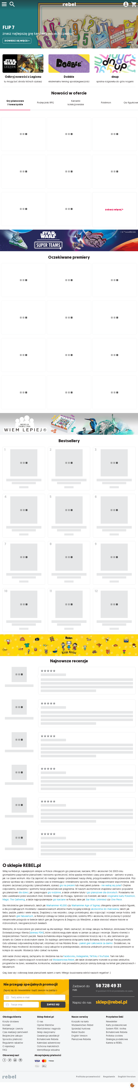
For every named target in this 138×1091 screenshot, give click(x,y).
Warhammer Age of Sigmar (86, 905)
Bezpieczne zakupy (13, 1035)
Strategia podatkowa (117, 1039)
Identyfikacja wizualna (48, 1049)
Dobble (69, 77)
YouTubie (104, 956)
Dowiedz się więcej (16, 40)
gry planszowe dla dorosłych (102, 892)
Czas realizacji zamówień (15, 1032)
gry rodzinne (54, 892)
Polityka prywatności (88, 1076)
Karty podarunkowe (116, 1025)
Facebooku (69, 956)
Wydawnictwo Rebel (82, 1025)
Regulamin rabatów (13, 1042)
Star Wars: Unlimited (96, 899)
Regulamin (109, 1076)
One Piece (116, 899)
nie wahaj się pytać (111, 885)
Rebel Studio (78, 1032)
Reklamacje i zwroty (13, 1028)
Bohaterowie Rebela (47, 1039)
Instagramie (82, 956)
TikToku (93, 956)
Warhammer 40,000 (56, 905)
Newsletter (111, 1021)
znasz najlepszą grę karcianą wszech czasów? (38, 33)
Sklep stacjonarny (46, 1032)
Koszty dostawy (11, 1021)
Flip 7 (8, 27)
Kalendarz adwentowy (48, 1042)
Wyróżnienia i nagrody (49, 1028)
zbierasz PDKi (36, 932)
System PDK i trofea (116, 1028)
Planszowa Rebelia (81, 1039)
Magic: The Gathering (14, 899)
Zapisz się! (53, 1004)
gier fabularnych (24, 916)
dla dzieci (23, 892)
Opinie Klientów (45, 1025)
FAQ (5, 1049)
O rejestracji (9, 1046)
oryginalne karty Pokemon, (121, 895)
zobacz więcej (113, 209)
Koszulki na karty (80, 1021)
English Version (80, 1035)
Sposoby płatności (12, 1039)
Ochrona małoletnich (48, 1046)
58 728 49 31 (108, 986)
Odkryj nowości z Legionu (23, 77)
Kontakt (6, 1025)
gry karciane (59, 899)
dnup (115, 77)
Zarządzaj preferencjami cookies (132, 1084)
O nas (40, 1021)
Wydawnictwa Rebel (63, 959)
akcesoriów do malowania (105, 908)
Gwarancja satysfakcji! (48, 1035)
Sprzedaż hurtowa (81, 1028)
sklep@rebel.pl (111, 1002)
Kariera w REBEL (114, 1042)
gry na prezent (67, 885)
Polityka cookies (114, 1035)
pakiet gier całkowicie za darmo (96, 943)
